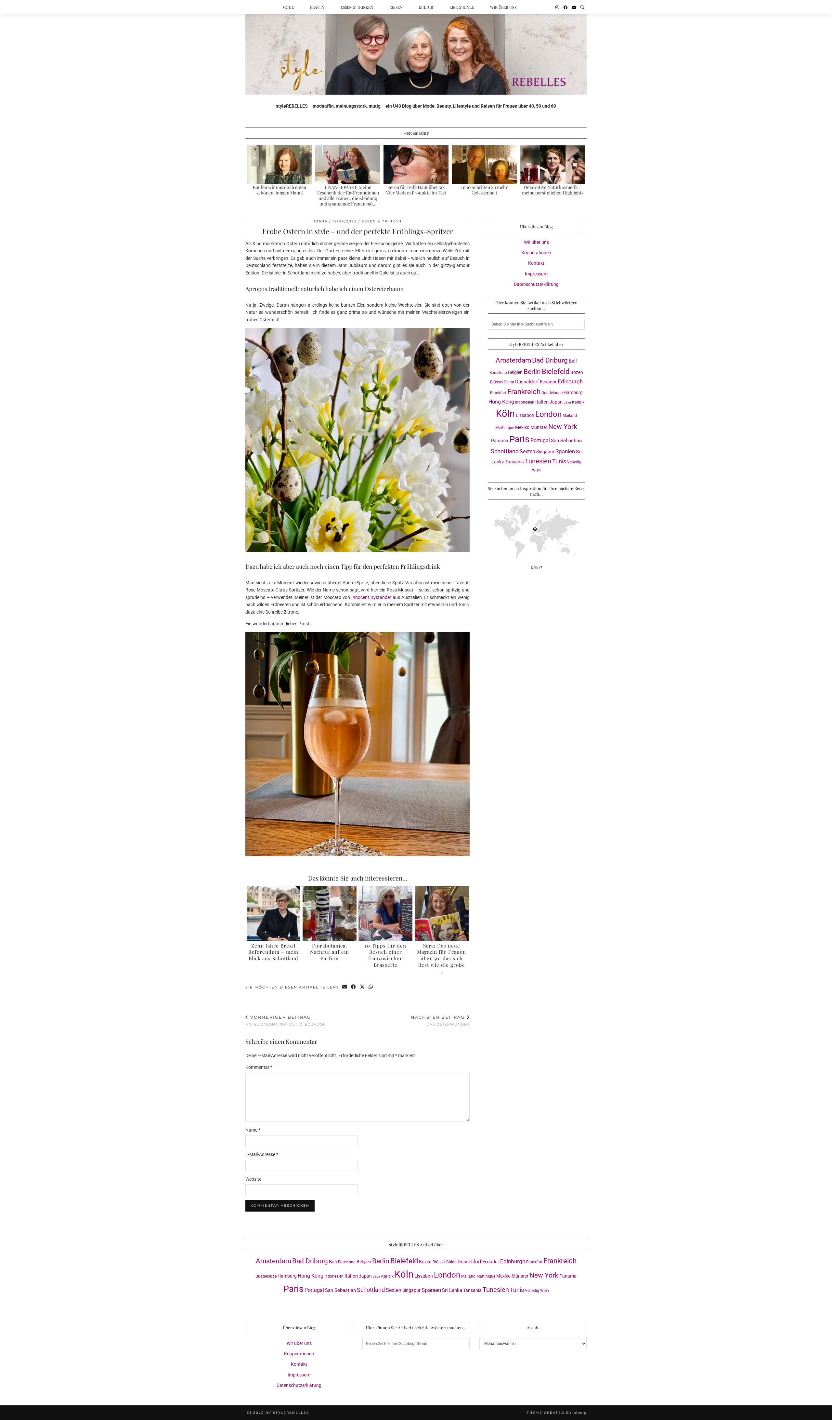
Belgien (515, 372)
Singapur (545, 451)
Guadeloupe (552, 393)
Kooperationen (536, 252)
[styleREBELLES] (416, 47)
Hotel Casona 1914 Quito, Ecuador (285, 1021)
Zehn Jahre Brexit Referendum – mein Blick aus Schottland (273, 952)
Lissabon (525, 415)
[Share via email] (345, 987)
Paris (519, 439)
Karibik (578, 402)
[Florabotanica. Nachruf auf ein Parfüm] (330, 913)
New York (562, 427)
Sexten (527, 451)
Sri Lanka (452, 1290)
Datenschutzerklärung (536, 284)
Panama (499, 440)
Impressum (536, 273)
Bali (573, 361)
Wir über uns (503, 7)
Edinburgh (570, 381)
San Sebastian (566, 441)
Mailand (570, 415)
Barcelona (498, 372)
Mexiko (522, 427)
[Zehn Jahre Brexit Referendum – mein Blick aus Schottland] (274, 913)
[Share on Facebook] (353, 987)
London (548, 414)
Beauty (317, 7)
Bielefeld (555, 371)
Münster (538, 427)
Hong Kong (501, 402)
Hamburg (573, 392)
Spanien (565, 451)
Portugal (540, 440)
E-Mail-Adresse (261, 1154)
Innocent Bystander (371, 597)
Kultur (426, 7)
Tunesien (538, 461)
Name (252, 1130)
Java (567, 402)
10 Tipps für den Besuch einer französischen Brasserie (385, 955)
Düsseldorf (527, 382)
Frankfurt (498, 393)
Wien (536, 470)
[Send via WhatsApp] (371, 987)
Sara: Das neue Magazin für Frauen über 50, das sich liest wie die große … (441, 958)
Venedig (574, 462)
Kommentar (258, 1067)
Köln (505, 413)
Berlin (532, 371)
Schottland (505, 451)
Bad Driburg (550, 360)
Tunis (559, 461)
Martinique (504, 427)
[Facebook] (565, 7)
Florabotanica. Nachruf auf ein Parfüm (329, 952)
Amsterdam (513, 360)
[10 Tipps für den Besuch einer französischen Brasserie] (385, 913)
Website (253, 1179)
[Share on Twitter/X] (362, 987)
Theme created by (557, 1413)
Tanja (321, 221)
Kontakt (536, 263)
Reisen (395, 7)
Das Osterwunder (440, 1021)
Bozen (576, 372)
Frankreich (523, 392)
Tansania (514, 461)
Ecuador (548, 381)
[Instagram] (557, 7)
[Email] (574, 7)
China (509, 382)
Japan (556, 402)
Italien (542, 402)
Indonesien (524, 402)
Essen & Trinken (357, 7)
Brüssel (496, 382)
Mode (288, 7)
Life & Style (461, 7)
